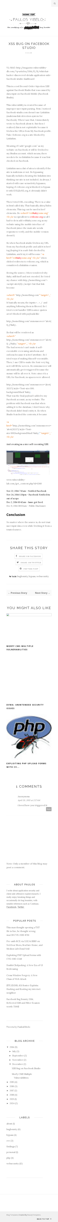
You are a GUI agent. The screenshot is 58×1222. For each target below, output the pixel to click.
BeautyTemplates (34, 1215)
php (8, 1158)
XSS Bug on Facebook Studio (26, 1068)
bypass (32, 576)
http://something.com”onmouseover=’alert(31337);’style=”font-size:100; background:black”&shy (28, 388)
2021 (12, 1099)
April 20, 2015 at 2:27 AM (29, 800)
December (17, 1064)
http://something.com (27, 295)
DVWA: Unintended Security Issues (25, 706)
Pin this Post (31, 569)
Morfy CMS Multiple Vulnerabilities (20, 648)
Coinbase (34, 904)
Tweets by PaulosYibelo (18, 1027)
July (14, 1051)
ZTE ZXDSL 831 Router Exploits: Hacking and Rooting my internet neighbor (23, 989)
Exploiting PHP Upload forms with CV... (26, 765)
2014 (12, 1047)
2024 (12, 1103)
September (18, 1055)
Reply (49, 809)
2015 (12, 1082)
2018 (12, 1094)
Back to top (43, 1219)
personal (10, 1152)
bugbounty (22, 576)
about (9, 1123)
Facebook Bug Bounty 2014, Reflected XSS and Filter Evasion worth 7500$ (23, 1003)
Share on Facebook (30, 556)
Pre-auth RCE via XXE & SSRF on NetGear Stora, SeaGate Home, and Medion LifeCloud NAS (24, 945)
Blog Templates (12, 1215)
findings (10, 1146)
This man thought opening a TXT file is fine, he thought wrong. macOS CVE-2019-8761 (23, 931)
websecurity (42, 576)
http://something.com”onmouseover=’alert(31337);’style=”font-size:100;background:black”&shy (28, 429)
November (17, 1060)
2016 (12, 1086)
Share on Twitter (31, 562)
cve (8, 1140)
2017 (12, 1090)
